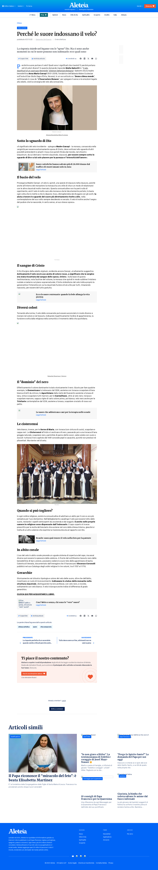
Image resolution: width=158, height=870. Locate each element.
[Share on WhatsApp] (96, 58)
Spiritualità (85, 15)
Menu (33, 15)
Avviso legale (72, 863)
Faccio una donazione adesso (32, 674)
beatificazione (15, 737)
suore (35, 627)
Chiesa (19, 23)
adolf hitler (86, 737)
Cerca (30, 6)
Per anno (130, 834)
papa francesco (125, 737)
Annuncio (106, 840)
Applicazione (107, 837)
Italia (115, 15)
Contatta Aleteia (101, 863)
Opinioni (55, 15)
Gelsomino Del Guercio (43, 39)
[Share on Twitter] (88, 58)
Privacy (110, 863)
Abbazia (123, 15)
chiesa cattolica (24, 627)
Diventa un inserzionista (86, 863)
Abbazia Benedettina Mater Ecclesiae (57, 135)
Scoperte (97, 15)
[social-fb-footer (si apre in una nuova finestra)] (77, 856)
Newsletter (107, 834)
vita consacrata (45, 627)
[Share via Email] (92, 58)
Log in (64, 701)
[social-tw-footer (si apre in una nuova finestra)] (81, 856)
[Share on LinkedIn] (84, 58)
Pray (42, 15)
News (64, 15)
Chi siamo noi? (61, 863)
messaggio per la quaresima (92, 779)
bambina (122, 776)
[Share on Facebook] (80, 58)
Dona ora (149, 6)
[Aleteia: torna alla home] (79, 5)
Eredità (106, 15)
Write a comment (57, 709)
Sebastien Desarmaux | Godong (57, 376)
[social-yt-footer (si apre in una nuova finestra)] (73, 856)
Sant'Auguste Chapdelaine (86, 9)
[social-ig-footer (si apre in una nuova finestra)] (85, 856)
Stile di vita (74, 15)
